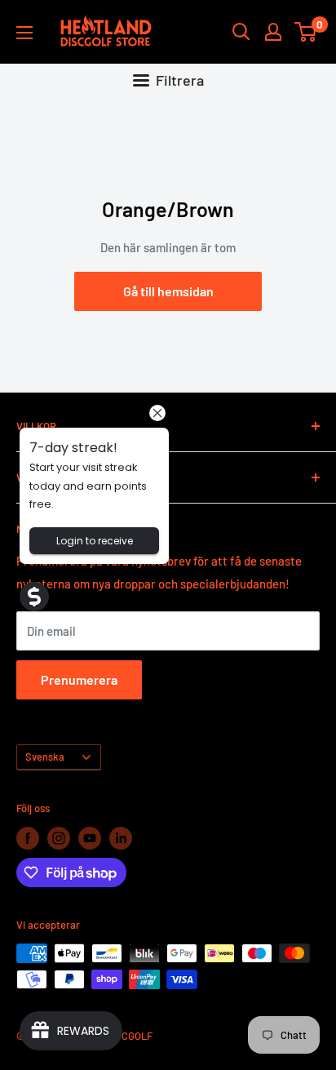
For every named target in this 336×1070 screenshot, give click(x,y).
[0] (306, 32)
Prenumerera (79, 679)
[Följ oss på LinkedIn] (120, 838)
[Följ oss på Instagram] (58, 838)
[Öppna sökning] (241, 32)
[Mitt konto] (273, 32)
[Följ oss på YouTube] (89, 838)
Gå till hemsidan (168, 291)
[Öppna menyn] (24, 32)
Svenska (44, 756)
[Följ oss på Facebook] (27, 838)
